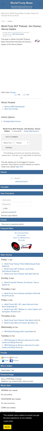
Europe (10, 21)
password (11, 212)
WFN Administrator (18, 34)
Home (3, 21)
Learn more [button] (8, 421)
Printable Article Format (12, 121)
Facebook (16, 360)
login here (19, 166)
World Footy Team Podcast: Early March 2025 (21, 320)
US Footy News (21, 235)
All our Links (21, 240)
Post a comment (12, 137)
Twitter (7, 360)
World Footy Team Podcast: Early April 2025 (20, 274)
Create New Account (31, 131)
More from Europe (11, 109)
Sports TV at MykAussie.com (21, 238)
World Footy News (21, 3)
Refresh (9, 148)
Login (5, 208)
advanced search (21, 181)
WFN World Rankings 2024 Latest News (18, 331)
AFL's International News (21, 233)
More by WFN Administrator (15, 106)
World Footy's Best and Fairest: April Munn (19, 323)
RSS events (14, 357)
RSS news (6, 357)
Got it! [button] (7, 427)
